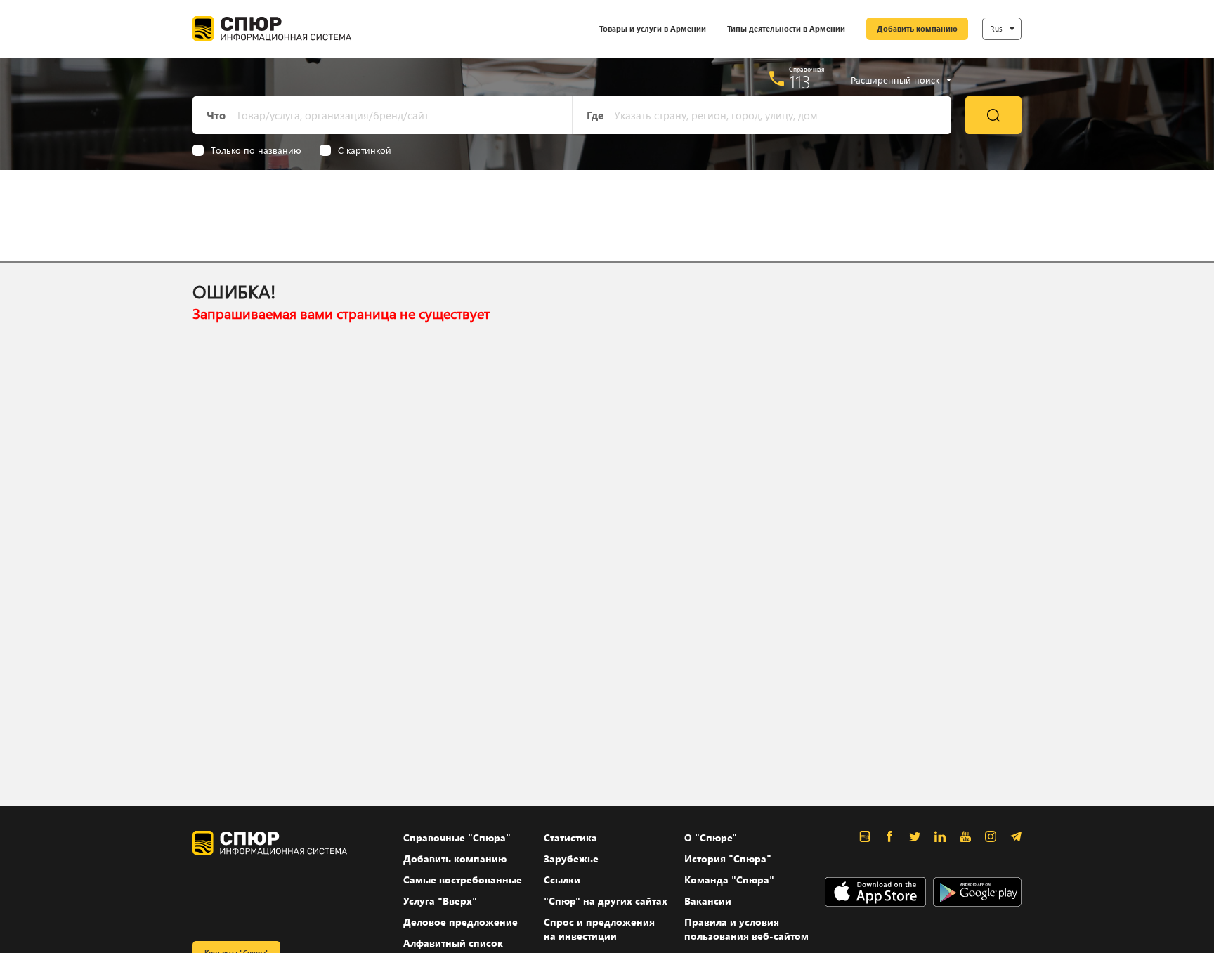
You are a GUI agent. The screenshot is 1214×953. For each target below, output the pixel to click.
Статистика (570, 837)
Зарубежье (571, 858)
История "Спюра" (727, 858)
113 (800, 81)
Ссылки (562, 879)
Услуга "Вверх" (440, 900)
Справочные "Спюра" (457, 837)
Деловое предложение (460, 921)
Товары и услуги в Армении (652, 28)
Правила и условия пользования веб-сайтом (746, 928)
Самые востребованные (462, 879)
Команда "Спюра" (729, 879)
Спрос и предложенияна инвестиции (599, 928)
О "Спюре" (710, 837)
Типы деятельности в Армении (786, 28)
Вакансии (707, 900)
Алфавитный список (453, 942)
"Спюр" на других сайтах (605, 900)
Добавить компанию (917, 28)
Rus (996, 28)
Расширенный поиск (895, 80)
